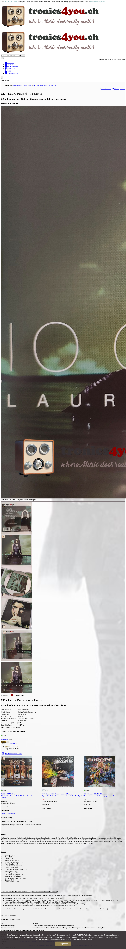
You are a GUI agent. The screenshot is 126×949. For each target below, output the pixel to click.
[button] (123, 783)
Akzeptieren (63, 944)
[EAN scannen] (2, 58)
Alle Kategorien (17, 85)
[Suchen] (23, 56)
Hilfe (9, 72)
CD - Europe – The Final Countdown (100, 795)
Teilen (116, 89)
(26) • (13, 743)
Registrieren (11, 68)
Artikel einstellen (12, 66)
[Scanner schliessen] (2, 77)
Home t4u (10, 63)
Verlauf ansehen (106, 89)
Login (9, 70)
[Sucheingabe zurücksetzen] (20, 56)
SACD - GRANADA (19, 795)
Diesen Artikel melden (8, 813)
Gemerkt (122, 89)
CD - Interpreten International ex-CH (44, 85)
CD (30, 85)
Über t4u (10, 64)
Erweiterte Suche (12, 73)
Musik (26, 85)
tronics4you (4, 740)
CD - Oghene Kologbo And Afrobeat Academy (63, 795)
